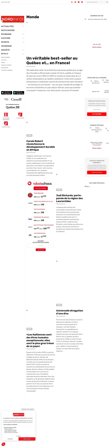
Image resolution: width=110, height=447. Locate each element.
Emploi (3, 62)
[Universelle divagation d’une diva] (70, 283)
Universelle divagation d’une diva (69, 312)
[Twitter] (83, 2)
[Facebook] (79, 2)
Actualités (7, 26)
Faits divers (8, 30)
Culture (5, 38)
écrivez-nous (97, 172)
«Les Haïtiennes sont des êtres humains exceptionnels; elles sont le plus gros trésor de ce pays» (40, 340)
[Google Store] (18, 93)
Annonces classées (6, 65)
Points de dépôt (5, 57)
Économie (6, 34)
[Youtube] (76, 2)
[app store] (6, 93)
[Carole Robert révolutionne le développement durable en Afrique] (40, 130)
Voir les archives (96, 47)
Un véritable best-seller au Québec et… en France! (51, 60)
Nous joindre (4, 67)
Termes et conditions (7, 70)
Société (5, 50)
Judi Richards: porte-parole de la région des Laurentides (69, 198)
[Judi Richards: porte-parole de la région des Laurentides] (70, 183)
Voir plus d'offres (40, 188)
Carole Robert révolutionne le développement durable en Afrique (40, 145)
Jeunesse (6, 46)
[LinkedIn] (73, 2)
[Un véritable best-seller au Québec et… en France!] (55, 38)
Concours (3, 60)
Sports (5, 42)
